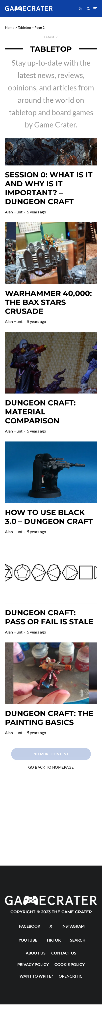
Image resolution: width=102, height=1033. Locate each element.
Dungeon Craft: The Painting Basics (49, 718)
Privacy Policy (33, 964)
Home (9, 27)
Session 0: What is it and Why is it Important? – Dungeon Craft (49, 188)
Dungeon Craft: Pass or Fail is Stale (49, 617)
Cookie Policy (69, 964)
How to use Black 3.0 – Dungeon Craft (49, 517)
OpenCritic (70, 976)
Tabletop (24, 27)
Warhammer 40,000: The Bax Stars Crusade (48, 302)
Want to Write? (36, 976)
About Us (36, 953)
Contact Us (63, 953)
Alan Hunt (14, 211)
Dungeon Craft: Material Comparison (40, 411)
